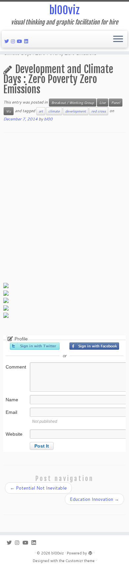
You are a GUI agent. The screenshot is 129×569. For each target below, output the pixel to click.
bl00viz (64, 10)
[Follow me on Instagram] (14, 41)
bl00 (48, 119)
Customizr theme (80, 560)
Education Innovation (94, 499)
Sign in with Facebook (94, 346)
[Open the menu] (118, 39)
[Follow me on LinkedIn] (27, 41)
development (75, 111)
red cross (98, 111)
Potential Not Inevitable (38, 488)
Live (102, 102)
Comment (16, 367)
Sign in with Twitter (35, 346)
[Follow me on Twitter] (7, 41)
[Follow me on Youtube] (20, 41)
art (41, 111)
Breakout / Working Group (72, 102)
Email (11, 412)
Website (14, 434)
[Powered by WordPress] (90, 551)
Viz (8, 111)
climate (54, 111)
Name (12, 399)
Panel (115, 102)
